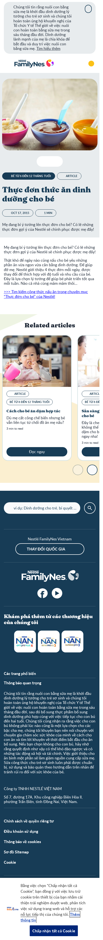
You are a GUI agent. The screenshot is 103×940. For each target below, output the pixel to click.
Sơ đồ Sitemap (16, 852)
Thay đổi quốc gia (46, 549)
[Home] (34, 63)
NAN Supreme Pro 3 (72, 641)
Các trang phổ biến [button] (20, 673)
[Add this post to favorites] (49, 161)
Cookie (10, 862)
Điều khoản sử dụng (21, 831)
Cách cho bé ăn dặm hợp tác (33, 411)
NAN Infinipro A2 (49, 641)
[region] (49, 909)
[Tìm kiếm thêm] (78, 63)
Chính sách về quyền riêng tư (29, 821)
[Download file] (42, 161)
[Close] (88, 9)
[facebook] (42, 593)
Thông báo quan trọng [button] (22, 682)
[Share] (57, 161)
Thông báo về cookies (22, 841)
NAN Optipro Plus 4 (25, 641)
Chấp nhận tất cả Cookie (53, 931)
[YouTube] (57, 593)
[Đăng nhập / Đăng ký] (91, 63)
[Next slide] (92, 470)
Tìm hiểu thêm (48, 48)
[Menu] (7, 63)
